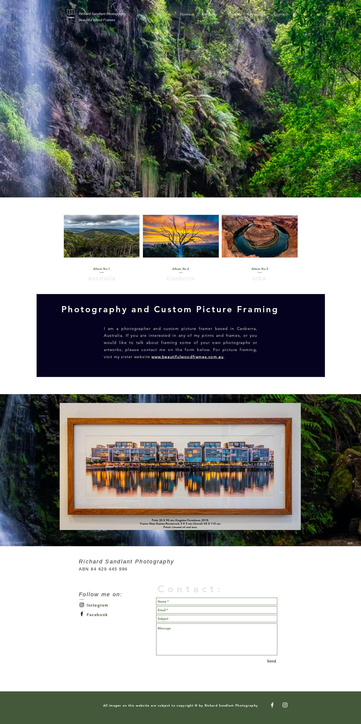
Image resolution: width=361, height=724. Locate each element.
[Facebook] (82, 614)
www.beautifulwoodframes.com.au (187, 356)
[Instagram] (82, 605)
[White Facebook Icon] (272, 705)
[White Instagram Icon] (285, 705)
